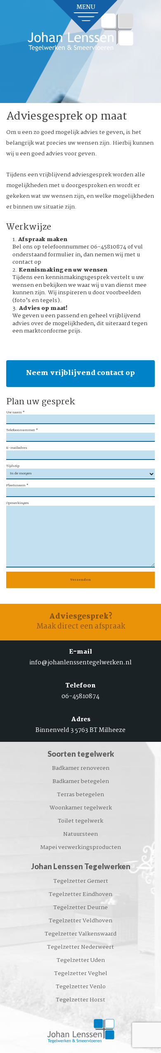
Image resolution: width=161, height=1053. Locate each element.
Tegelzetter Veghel (80, 973)
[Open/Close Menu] (86, 16)
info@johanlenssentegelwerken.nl (80, 663)
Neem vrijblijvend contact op (80, 373)
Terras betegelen (80, 794)
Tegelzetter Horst (80, 999)
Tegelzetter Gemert (80, 881)
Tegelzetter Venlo (81, 986)
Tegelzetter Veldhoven (80, 920)
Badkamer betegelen (80, 781)
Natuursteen (80, 834)
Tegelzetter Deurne (80, 907)
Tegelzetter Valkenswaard (80, 933)
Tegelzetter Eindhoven (80, 894)
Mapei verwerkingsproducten (80, 847)
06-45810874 (80, 696)
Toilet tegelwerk (80, 821)
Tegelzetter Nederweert (80, 947)
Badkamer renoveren (80, 768)
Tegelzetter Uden (81, 960)
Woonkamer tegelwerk (81, 807)
